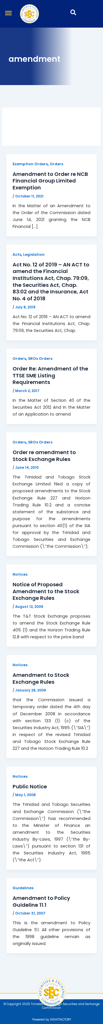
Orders (56, 164)
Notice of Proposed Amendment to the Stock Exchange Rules (46, 591)
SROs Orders (40, 358)
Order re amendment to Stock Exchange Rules (44, 456)
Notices (20, 574)
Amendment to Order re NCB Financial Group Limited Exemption (50, 180)
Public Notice (30, 786)
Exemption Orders (30, 164)
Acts (17, 254)
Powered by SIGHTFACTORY (51, 1019)
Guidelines (23, 887)
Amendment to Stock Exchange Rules (41, 678)
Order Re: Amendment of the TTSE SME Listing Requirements (50, 375)
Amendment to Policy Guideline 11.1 (41, 901)
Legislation (34, 254)
